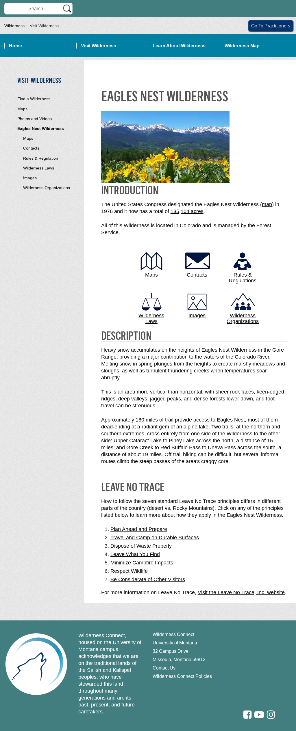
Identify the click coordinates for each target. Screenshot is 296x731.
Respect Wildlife (129, 571)
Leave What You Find (135, 554)
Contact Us (164, 667)
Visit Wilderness (98, 45)
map (267, 204)
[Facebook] (247, 714)
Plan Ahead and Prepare (138, 529)
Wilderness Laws (38, 168)
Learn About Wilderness (179, 45)
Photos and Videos (34, 118)
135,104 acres (187, 211)
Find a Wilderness (33, 98)
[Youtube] (259, 714)
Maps (22, 109)
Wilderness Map (242, 45)
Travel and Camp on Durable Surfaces (154, 537)
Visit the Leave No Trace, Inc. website (241, 592)
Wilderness (14, 25)
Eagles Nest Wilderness (40, 128)
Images (30, 178)
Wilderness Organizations (46, 187)
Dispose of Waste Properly (141, 546)
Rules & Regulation (40, 158)
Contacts (31, 148)
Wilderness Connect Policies (182, 676)
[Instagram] (271, 714)
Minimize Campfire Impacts (141, 563)
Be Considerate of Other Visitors (147, 579)
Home (15, 45)
